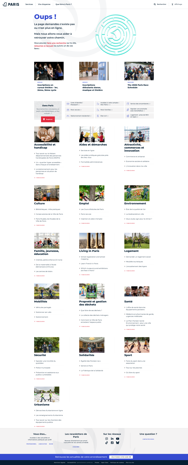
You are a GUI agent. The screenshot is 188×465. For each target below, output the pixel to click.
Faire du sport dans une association (135, 362)
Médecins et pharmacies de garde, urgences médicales (140, 315)
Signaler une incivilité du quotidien (46, 362)
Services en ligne (87, 150)
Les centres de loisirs (44, 271)
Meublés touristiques (134, 262)
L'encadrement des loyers (136, 266)
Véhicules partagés (43, 307)
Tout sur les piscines (134, 368)
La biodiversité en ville (135, 214)
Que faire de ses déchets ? (91, 310)
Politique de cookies (117, 462)
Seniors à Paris (87, 366)
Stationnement (42, 317)
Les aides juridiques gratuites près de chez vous (94, 156)
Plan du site (130, 462)
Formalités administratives (91, 162)
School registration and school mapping (93, 258)
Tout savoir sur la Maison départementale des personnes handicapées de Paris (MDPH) (48, 155)
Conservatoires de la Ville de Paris (49, 214)
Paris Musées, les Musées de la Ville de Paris (48, 220)
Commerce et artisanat (135, 157)
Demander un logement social (138, 257)
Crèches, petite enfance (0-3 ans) (49, 260)
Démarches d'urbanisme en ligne (49, 410)
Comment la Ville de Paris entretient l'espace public (91, 321)
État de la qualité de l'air (136, 209)
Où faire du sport (133, 372)
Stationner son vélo (43, 312)
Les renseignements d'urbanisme (49, 415)
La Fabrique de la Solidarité (92, 371)
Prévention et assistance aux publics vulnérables (47, 373)
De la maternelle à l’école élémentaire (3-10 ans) (46, 266)
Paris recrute (86, 214)
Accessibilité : (80, 462)
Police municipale (43, 368)
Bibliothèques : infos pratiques (48, 209)
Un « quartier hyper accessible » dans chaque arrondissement (48, 163)
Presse (97, 462)
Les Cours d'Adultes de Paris (92, 209)
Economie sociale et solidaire (137, 161)
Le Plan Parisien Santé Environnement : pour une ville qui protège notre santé (138, 323)
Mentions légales (59, 462)
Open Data (104, 462)
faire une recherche (56, 43)
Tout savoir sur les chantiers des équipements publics (48, 421)
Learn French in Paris (89, 264)
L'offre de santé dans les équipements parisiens (135, 308)
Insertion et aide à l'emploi (91, 219)
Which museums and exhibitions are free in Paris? (94, 269)
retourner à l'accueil (43, 46)
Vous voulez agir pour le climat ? (139, 219)
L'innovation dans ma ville (136, 166)
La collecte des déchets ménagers (94, 315)
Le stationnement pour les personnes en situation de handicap (46, 171)
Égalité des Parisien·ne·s (90, 361)
